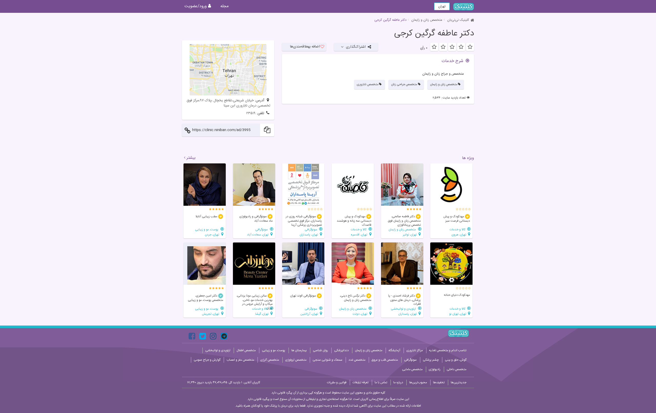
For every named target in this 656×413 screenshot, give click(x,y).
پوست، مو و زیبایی (207, 229)
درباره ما (398, 382)
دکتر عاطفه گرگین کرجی (434, 34)
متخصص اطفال (246, 350)
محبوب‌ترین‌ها (418, 382)
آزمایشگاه (394, 350)
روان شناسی (320, 350)
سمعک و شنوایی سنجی (327, 359)
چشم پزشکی (431, 359)
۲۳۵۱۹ (250, 113)
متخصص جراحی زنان (404, 84)
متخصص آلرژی (269, 359)
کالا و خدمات (458, 229)
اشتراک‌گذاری (356, 47)
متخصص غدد (356, 359)
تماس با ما (381, 382)
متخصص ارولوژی (295, 359)
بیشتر (191, 158)
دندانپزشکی (341, 350)
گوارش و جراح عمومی (207, 359)
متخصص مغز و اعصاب (240, 359)
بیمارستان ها (299, 350)
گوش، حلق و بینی (455, 359)
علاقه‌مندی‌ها (305, 47)
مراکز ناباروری (414, 350)
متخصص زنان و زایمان (426, 20)
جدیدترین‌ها (458, 382)
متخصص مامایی (412, 369)
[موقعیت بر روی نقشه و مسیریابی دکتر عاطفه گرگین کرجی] (228, 69)
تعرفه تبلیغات (360, 382)
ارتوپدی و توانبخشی (404, 308)
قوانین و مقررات (336, 382)
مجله (224, 6)
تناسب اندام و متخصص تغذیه (447, 350)
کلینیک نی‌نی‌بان (458, 20)
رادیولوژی (434, 369)
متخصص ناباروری (367, 84)
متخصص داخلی (456, 369)
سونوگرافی (311, 229)
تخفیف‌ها (439, 382)
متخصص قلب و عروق (385, 359)
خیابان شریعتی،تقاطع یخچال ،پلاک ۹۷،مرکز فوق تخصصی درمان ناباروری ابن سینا (228, 103)
